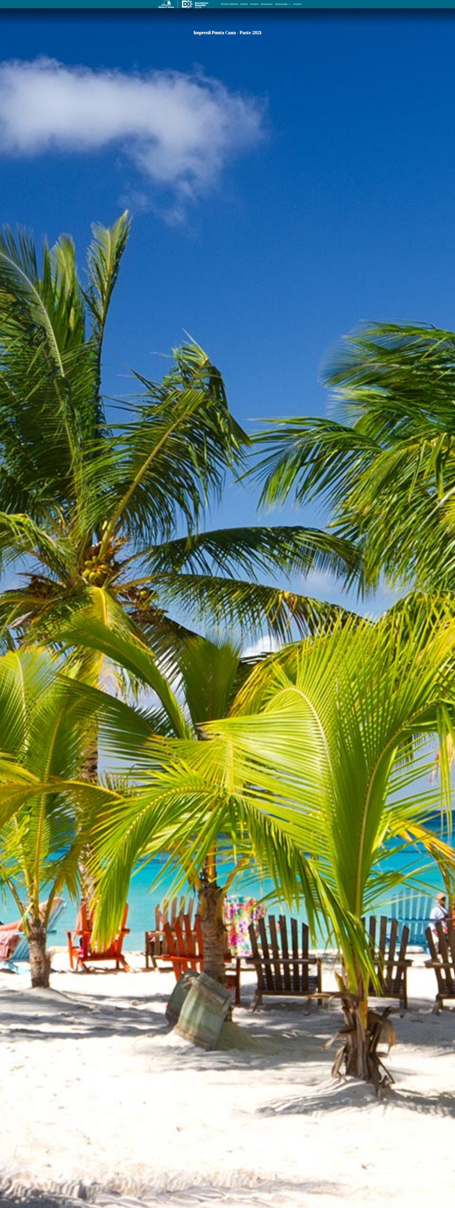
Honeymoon (267, 4)
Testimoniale (281, 4)
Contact (297, 4)
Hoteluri (244, 4)
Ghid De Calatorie (229, 4)
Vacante (254, 4)
